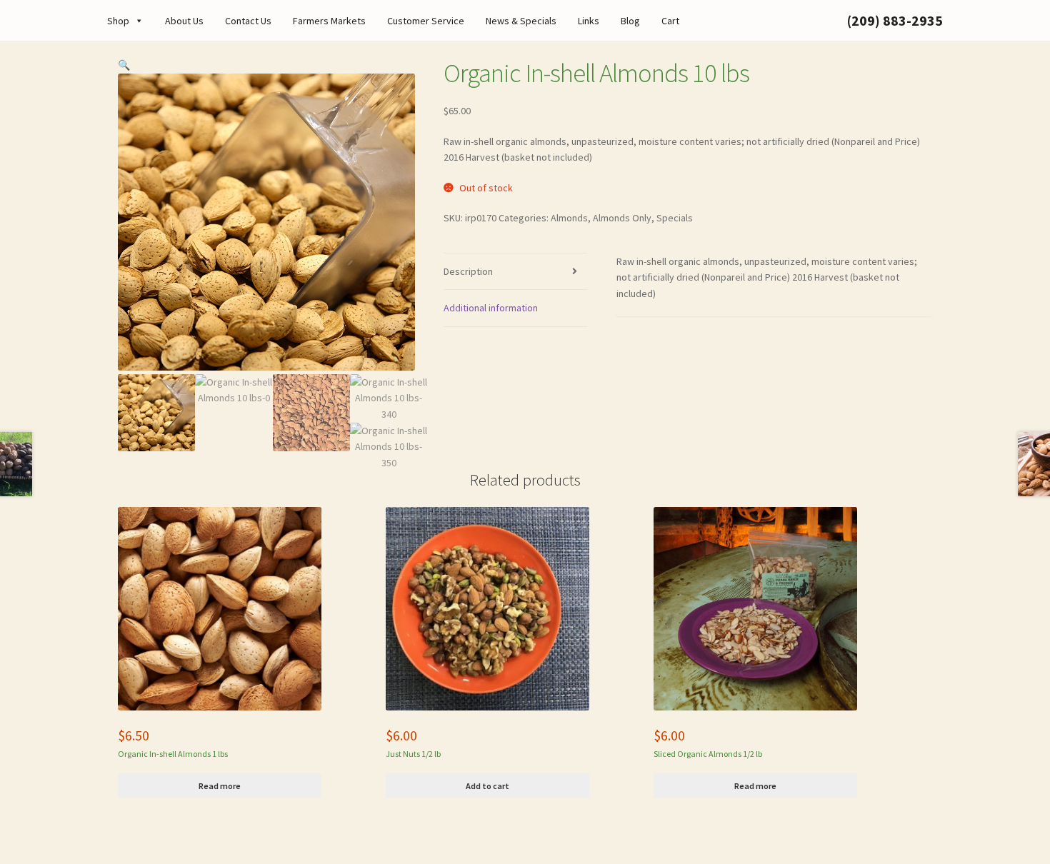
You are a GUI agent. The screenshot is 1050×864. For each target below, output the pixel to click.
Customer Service (425, 20)
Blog (630, 20)
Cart (670, 20)
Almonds (569, 217)
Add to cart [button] (487, 785)
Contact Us (248, 20)
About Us (184, 20)
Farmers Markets (329, 20)
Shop (118, 20)
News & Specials (521, 20)
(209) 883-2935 (895, 20)
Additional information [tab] (491, 307)
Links (588, 20)
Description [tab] (468, 271)
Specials (674, 217)
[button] (124, 65)
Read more (220, 785)
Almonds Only (622, 217)
